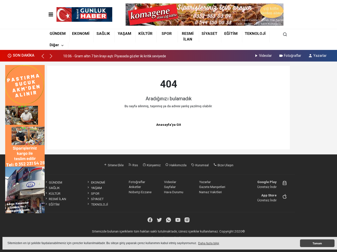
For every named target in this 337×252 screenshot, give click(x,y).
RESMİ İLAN (57, 199)
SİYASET (209, 33)
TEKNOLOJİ (255, 33)
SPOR (167, 33)
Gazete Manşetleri (212, 187)
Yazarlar (320, 56)
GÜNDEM (58, 33)
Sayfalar (170, 187)
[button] (45, 58)
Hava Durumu (173, 192)
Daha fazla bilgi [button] (208, 243)
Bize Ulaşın (225, 165)
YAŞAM (124, 33)
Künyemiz (153, 165)
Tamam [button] (317, 243)
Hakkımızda (178, 165)
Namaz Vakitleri (210, 192)
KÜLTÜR (145, 33)
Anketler (135, 187)
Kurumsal (202, 165)
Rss (135, 165)
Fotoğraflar (292, 56)
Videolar (265, 56)
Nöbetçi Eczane (140, 192)
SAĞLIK (103, 33)
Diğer (54, 45)
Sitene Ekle (115, 165)
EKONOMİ (81, 33)
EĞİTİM (231, 33)
